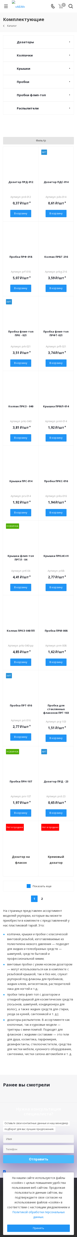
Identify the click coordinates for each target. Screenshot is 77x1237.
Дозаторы (25, 42)
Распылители (28, 108)
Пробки (23, 82)
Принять (38, 1228)
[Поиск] (71, 7)
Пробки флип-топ (31, 95)
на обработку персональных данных (44, 1171)
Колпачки (25, 55)
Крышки (23, 68)
